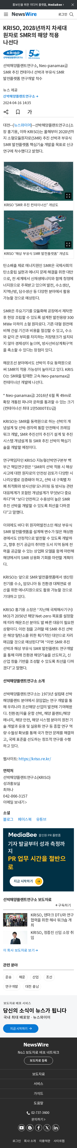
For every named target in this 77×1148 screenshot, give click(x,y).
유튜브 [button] (41, 819)
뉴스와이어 (22, 125)
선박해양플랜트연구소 (20, 96)
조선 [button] (49, 977)
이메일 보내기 (15, 802)
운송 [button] (8, 977)
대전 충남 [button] (32, 986)
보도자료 (38, 1074)
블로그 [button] (8, 819)
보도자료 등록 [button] (38, 1060)
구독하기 (64, 905)
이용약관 (44, 1141)
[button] (6, 112)
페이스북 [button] (24, 819)
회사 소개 (30, 1141)
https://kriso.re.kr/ (34, 758)
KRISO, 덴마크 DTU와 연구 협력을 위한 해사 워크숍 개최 (52, 920)
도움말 (38, 1103)
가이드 (38, 1093)
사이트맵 (59, 1141)
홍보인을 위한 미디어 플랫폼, (38, 5)
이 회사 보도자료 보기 (20, 950)
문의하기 (38, 1119)
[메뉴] (5, 14)
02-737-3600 (40, 1113)
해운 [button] (22, 977)
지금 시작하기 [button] (19, 1029)
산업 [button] (35, 977)
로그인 (17, 1141)
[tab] (38, 1074)
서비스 (38, 1084)
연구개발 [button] (11, 986)
